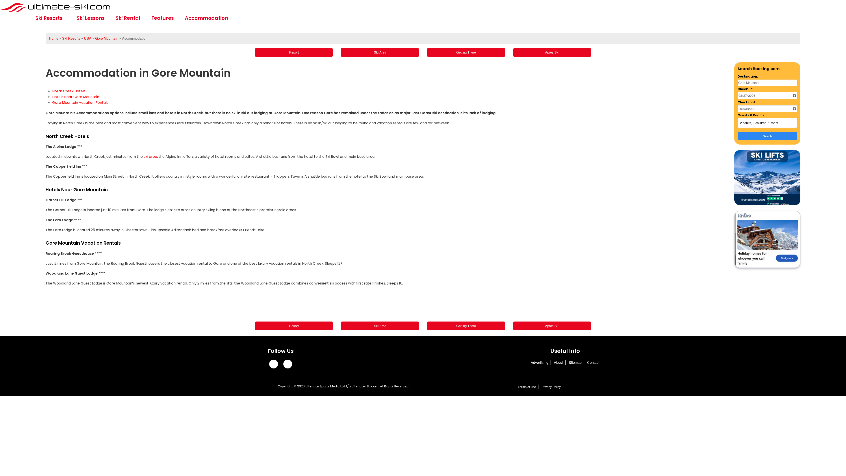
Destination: (748, 76)
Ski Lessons (91, 18)
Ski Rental (128, 18)
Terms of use (527, 387)
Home (53, 38)
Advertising (539, 362)
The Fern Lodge (59, 220)
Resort (294, 52)
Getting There (466, 52)
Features (162, 18)
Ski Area (380, 52)
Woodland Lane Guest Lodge (72, 273)
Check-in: (745, 89)
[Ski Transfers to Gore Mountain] (767, 178)
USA (87, 38)
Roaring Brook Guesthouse (70, 253)
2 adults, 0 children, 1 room (759, 123)
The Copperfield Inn (64, 166)
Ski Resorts (48, 18)
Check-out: (747, 102)
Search (767, 136)
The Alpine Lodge (61, 146)
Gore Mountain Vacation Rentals (80, 102)
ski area (150, 156)
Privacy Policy (551, 387)
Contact (593, 362)
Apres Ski (552, 52)
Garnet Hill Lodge (61, 200)
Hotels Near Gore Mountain (75, 96)
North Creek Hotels (68, 91)
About (558, 362)
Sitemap (575, 362)
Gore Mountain (106, 38)
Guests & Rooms (751, 115)
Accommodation (206, 18)
